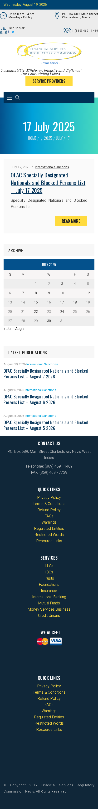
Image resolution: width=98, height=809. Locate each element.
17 (62, 302)
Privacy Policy (49, 497)
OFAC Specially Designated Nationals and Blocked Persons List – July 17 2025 (48, 182)
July (59, 138)
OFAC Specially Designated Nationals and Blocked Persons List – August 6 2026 (46, 399)
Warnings (49, 522)
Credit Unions (49, 615)
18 (75, 302)
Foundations (49, 584)
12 (88, 293)
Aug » (19, 329)
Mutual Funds (49, 603)
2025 (48, 138)
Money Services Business (49, 609)
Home (32, 138)
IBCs (49, 572)
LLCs (49, 566)
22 (36, 311)
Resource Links (49, 541)
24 (62, 311)
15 (36, 302)
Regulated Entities (49, 528)
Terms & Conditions (49, 504)
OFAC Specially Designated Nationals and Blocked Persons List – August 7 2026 (46, 374)
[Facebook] (8, 32)
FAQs (49, 516)
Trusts (49, 578)
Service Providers (49, 81)
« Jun (8, 329)
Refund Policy (49, 510)
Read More (71, 221)
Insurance (49, 591)
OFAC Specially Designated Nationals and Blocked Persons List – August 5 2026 (46, 425)
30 (49, 321)
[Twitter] (13, 32)
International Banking (49, 597)
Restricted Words (49, 535)
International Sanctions (52, 167)
